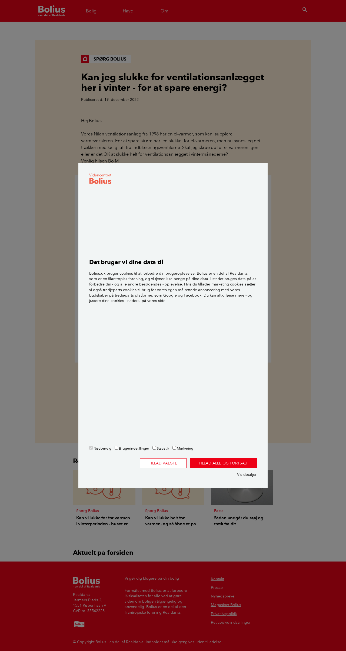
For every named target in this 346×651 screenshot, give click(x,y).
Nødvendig (102, 448)
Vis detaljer (247, 474)
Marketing (184, 448)
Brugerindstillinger (133, 448)
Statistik (162, 448)
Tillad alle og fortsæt (223, 463)
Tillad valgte (163, 463)
